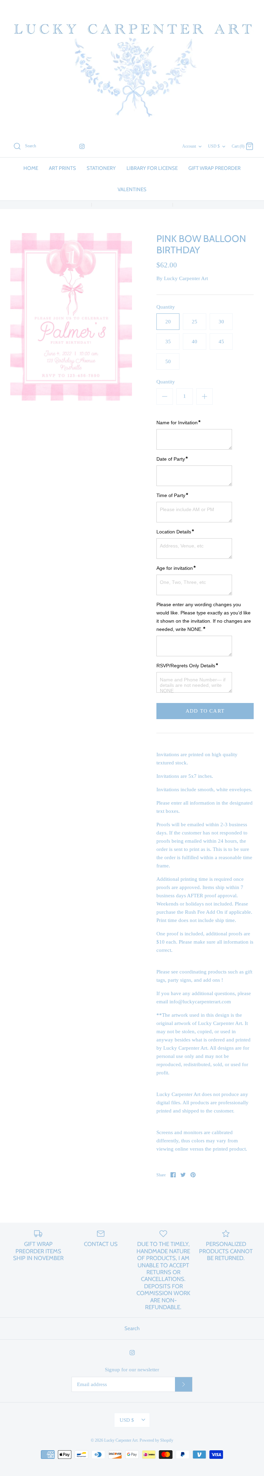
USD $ (214, 146)
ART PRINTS (62, 168)
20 (168, 321)
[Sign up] (183, 1384)
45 (221, 341)
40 (194, 341)
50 (168, 361)
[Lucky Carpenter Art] (132, 67)
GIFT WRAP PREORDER (214, 168)
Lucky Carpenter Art (186, 278)
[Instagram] (82, 146)
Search (132, 1328)
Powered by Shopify (156, 1440)
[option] (71, 317)
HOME (30, 168)
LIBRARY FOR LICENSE (152, 168)
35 (168, 341)
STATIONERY (101, 168)
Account (189, 146)
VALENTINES (132, 189)
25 (194, 321)
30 (221, 321)
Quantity (165, 307)
